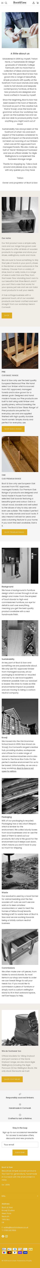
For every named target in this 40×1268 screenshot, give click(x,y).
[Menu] (2, 3)
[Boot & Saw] (20, 3)
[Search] (7, 3)
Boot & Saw (7, 1207)
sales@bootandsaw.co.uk (16, 1227)
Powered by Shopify (24, 1261)
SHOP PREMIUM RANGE (14, 532)
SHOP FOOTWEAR (12, 1079)
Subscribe (20, 1152)
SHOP (6, 315)
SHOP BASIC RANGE (13, 429)
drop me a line (30, 167)
